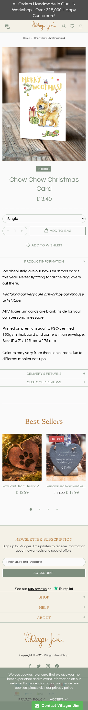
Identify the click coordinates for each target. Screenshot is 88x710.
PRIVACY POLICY (31, 699)
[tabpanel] (22, 470)
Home (26, 38)
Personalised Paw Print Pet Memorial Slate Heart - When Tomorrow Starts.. (66, 486)
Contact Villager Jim (59, 705)
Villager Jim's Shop (44, 26)
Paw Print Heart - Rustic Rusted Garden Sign (22, 486)
